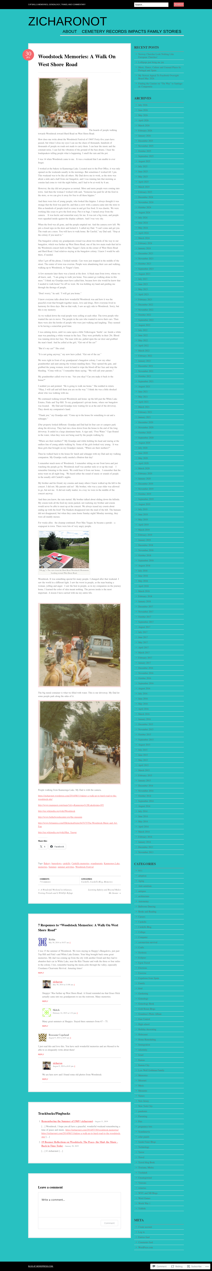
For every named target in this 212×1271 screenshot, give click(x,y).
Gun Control (144, 1019)
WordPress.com (145, 1247)
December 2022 (145, 304)
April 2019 (143, 524)
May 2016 (143, 703)
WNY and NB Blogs (148, 1193)
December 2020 (145, 422)
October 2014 (144, 795)
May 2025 (143, 176)
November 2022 (145, 309)
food (140, 988)
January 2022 (144, 360)
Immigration (144, 1044)
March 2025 (144, 186)
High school (144, 1024)
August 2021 (144, 386)
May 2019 (143, 519)
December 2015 (145, 724)
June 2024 (143, 222)
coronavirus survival (147, 942)
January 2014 (144, 841)
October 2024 (144, 207)
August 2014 (144, 806)
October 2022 (144, 314)
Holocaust (143, 1034)
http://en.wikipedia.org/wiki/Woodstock (56, 811)
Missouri (142, 1080)
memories (42, 866)
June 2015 (143, 754)
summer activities (66, 866)
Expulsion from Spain (148, 978)
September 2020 (146, 437)
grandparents (97, 863)
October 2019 (144, 493)
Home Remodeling (147, 1039)
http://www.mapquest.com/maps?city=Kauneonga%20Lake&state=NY (71, 805)
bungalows (56, 863)
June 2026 (143, 110)
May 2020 (143, 458)
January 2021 (144, 417)
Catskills (85, 881)
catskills (66, 863)
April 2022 (143, 345)
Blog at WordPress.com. (40, 1266)
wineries (142, 1187)
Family (141, 983)
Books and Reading (147, 911)
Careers (141, 916)
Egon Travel (144, 962)
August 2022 (144, 325)
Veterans (142, 1182)
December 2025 (145, 140)
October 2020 (144, 432)
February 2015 (145, 775)
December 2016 (145, 667)
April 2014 (143, 826)
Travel (141, 1157)
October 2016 (144, 678)
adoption (142, 875)
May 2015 (143, 760)
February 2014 (145, 836)
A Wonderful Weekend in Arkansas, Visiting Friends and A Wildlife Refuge (55, 891)
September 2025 (146, 156)
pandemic (142, 1111)
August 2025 (144, 161)
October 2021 (144, 376)
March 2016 (144, 713)
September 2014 (146, 800)
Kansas (141, 1060)
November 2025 (145, 145)
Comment (109, 1223)
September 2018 (146, 560)
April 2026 (143, 120)
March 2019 (144, 529)
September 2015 (146, 739)
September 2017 (146, 621)
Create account (145, 1226)
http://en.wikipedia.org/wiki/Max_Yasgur (57, 832)
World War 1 (144, 1203)
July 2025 (142, 166)
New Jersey (143, 1100)
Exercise (142, 973)
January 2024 (144, 248)
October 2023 (144, 263)
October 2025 (144, 151)
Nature (141, 1095)
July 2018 (142, 570)
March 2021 (144, 406)
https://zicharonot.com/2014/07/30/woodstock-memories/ (92, 1129)
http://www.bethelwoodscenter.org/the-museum (60, 816)
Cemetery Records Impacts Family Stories (131, 31)
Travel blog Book (146, 1162)
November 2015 (145, 729)
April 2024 (143, 232)
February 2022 (145, 355)
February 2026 (145, 130)
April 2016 (143, 708)
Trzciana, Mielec (146, 1167)
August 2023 (144, 273)
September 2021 (146, 381)
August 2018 (144, 565)
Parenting (142, 1116)
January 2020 (144, 478)
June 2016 (143, 698)
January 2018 (144, 601)
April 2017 (143, 647)
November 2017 (145, 611)
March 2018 (144, 591)
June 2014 (143, 816)
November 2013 (145, 852)
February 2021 (145, 412)
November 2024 (145, 202)
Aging (141, 880)
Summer (52, 866)
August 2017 (144, 626)
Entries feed (144, 1237)
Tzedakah (142, 1172)
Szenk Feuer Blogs (147, 1141)
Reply (41, 973)
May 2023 (143, 289)
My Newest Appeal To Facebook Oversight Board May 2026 (158, 77)
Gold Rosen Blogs (146, 1008)
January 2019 (144, 539)
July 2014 (142, 811)
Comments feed (145, 1242)
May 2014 (143, 821)
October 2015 (144, 734)
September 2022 (146, 319)
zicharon (57, 981)
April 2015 (143, 765)
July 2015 (142, 749)
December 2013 (145, 847)
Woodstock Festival (84, 866)
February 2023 (145, 299)
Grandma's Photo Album (149, 1013)
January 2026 (144, 135)
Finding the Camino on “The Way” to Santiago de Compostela (160, 85)
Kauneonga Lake (112, 863)
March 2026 (144, 125)
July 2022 (142, 330)
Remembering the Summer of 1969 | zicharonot (67, 1121)
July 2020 (142, 447)
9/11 (140, 870)
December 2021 (145, 365)
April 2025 (143, 181)
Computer (143, 937)
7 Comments (45, 881)
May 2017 (143, 642)
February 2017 (145, 657)
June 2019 (143, 514)
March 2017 (144, 652)
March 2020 (144, 468)
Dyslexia (142, 952)
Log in (141, 1232)
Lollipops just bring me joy (151, 62)
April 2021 (143, 401)
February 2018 (145, 596)
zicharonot (67, 21)
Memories (108, 881)
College (141, 932)
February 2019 (145, 534)
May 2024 (143, 227)
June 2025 (143, 171)
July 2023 (142, 278)
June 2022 (143, 335)
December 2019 (145, 483)
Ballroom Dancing (147, 906)
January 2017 (144, 662)
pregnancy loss (145, 1126)
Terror (141, 1152)
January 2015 (144, 780)
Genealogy (143, 998)
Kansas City (143, 1065)
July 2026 (142, 104)
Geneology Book (146, 1003)
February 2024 (145, 243)
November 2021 (145, 371)
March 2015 (144, 770)
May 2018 (143, 580)
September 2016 (146, 683)
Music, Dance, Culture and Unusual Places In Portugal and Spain (159, 69)
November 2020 (145, 427)
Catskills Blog (96, 881)
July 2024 (142, 217)
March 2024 (144, 238)
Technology (143, 1147)
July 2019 (142, 509)
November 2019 (145, 488)
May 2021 (143, 396)
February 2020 (145, 473)
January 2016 (144, 719)
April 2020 (143, 463)
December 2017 (145, 606)
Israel (140, 1054)
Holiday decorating (147, 1029)
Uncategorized (145, 1177)
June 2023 (143, 284)
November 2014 (145, 790)
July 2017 (142, 632)
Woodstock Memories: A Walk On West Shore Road (77, 60)
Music (141, 1085)
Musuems (142, 1090)
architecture (143, 896)
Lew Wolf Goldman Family (151, 1070)
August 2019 (144, 504)
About (70, 31)
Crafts (141, 947)
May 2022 (143, 340)
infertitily (142, 1049)
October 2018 (144, 555)
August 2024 (144, 212)
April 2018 (143, 586)
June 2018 (143, 575)
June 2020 (143, 452)
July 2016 (142, 693)
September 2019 (146, 499)
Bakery (47, 863)
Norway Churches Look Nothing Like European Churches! (156, 55)
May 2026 (143, 115)
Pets (140, 1121)
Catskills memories (80, 863)
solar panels (143, 1136)
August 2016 (144, 688)
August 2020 (144, 442)
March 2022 (144, 350)
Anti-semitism (145, 886)
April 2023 (143, 294)
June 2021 (143, 391)
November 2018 (145, 550)
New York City (145, 1106)
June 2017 (143, 637)
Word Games (144, 1198)
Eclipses (142, 957)
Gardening (143, 993)
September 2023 (146, 268)
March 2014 (144, 831)
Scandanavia (144, 1131)
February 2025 (145, 191)
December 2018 (145, 545)
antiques (142, 891)
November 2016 (145, 673)
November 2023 (145, 258)
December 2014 (145, 785)
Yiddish (142, 1208)
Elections (142, 967)
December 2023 (145, 253)
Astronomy (143, 901)
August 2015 (144, 744)
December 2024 (145, 197)
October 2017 (144, 616)
